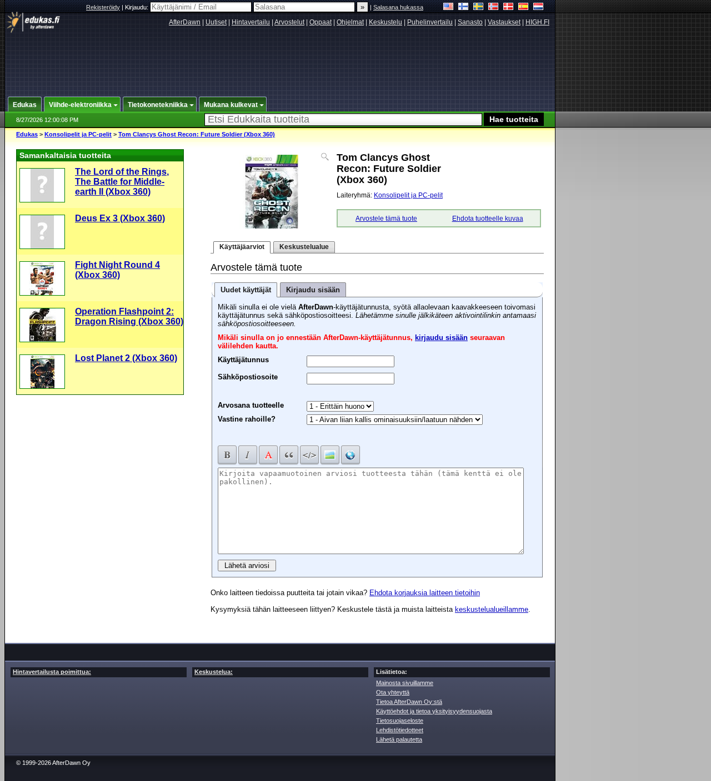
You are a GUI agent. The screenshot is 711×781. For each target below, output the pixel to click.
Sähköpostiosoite (248, 375)
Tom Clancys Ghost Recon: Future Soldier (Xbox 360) (196, 134)
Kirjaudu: (137, 7)
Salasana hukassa (398, 7)
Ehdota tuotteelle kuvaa (487, 218)
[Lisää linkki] (350, 454)
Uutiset (216, 22)
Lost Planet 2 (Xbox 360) (126, 358)
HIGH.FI (537, 22)
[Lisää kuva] (330, 454)
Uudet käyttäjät (246, 290)
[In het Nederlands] (538, 7)
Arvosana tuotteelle (251, 405)
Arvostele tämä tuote (386, 218)
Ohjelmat (350, 22)
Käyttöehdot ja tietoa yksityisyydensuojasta (434, 711)
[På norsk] (493, 7)
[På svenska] (478, 7)
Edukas (27, 134)
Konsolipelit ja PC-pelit (78, 134)
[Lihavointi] (227, 454)
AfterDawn (185, 22)
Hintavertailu (251, 22)
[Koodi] (309, 454)
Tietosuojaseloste (399, 720)
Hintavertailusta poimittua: (52, 671)
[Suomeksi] (463, 7)
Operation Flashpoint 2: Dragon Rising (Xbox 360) (129, 316)
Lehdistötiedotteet (399, 730)
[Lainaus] (288, 454)
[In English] (448, 7)
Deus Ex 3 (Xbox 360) (120, 218)
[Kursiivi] (247, 454)
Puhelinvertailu (430, 22)
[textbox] (343, 119)
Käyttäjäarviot (241, 247)
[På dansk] (508, 7)
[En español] (523, 7)
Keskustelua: (213, 671)
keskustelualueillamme (491, 609)
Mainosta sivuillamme (404, 682)
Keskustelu (385, 22)
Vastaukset (504, 22)
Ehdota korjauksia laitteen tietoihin (424, 593)
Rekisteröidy (103, 7)
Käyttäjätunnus (243, 358)
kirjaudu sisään (441, 337)
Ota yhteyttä (392, 692)
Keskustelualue (304, 247)
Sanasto (470, 22)
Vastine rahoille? (247, 419)
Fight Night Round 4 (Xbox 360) (117, 270)
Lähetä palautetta (399, 739)
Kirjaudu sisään (313, 290)
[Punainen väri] (268, 454)
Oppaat (320, 22)
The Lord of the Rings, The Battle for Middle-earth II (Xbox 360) (122, 181)
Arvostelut (289, 22)
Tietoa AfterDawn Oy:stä (409, 701)
